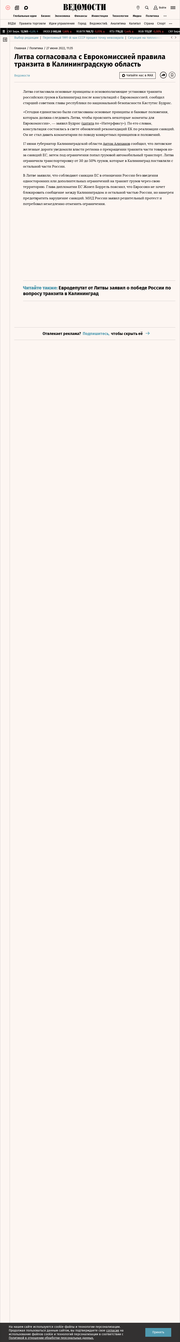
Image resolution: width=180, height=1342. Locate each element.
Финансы (80, 16)
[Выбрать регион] (138, 7)
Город (82, 23)
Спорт (161, 23)
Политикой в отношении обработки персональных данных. (51, 1338)
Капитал (135, 23)
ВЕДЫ (12, 23)
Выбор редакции (26, 38)
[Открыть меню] (173, 7)
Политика (152, 16)
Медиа (137, 16)
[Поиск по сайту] (147, 7)
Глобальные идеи (25, 16)
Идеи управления (62, 23)
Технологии (120, 16)
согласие (112, 1330)
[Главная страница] (84, 8)
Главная (20, 48)
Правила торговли (32, 23)
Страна (149, 23)
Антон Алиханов (116, 144)
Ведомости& (98, 23)
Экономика (62, 16)
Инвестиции (100, 16)
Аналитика (118, 23)
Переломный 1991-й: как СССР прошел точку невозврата (83, 38)
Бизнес (45, 16)
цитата (88, 123)
